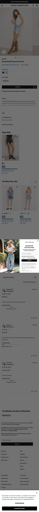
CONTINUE (29, 260)
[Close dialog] (38, 240)
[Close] (37, 493)
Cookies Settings (19, 503)
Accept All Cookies (19, 508)
